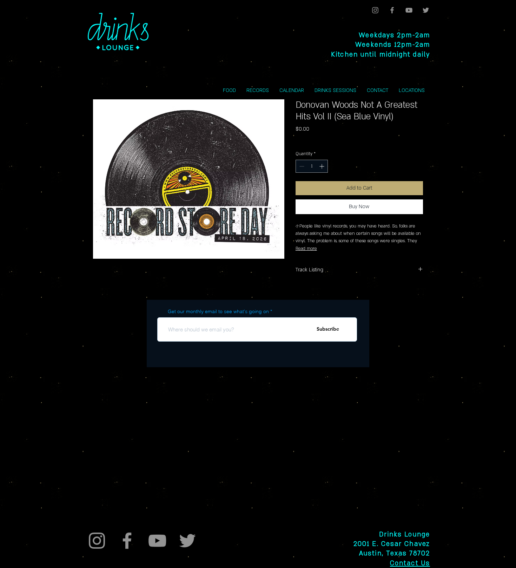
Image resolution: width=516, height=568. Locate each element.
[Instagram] (375, 10)
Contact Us (410, 563)
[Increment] (322, 166)
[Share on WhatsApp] (327, 295)
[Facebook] (392, 10)
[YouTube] (409, 10)
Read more (306, 248)
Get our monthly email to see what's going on (218, 311)
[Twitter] (426, 10)
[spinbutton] (311, 166)
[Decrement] (301, 166)
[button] (411, 90)
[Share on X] (340, 295)
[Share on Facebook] (300, 295)
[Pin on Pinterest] (313, 295)
